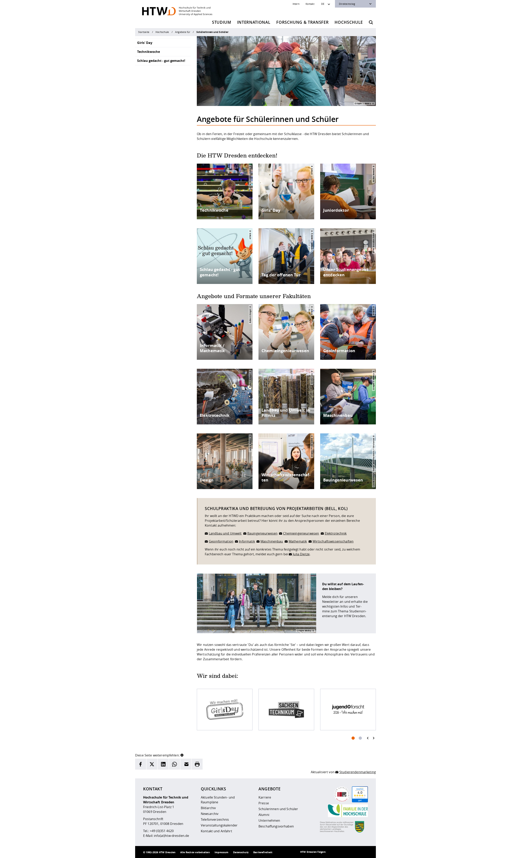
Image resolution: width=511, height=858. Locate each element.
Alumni (263, 815)
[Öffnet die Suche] (371, 22)
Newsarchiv (209, 814)
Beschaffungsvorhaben (276, 826)
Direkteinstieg (347, 3)
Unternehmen (269, 820)
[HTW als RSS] (332, 852)
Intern (296, 3)
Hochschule (349, 22)
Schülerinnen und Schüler (278, 809)
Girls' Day (144, 43)
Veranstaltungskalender (219, 825)
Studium (221, 22)
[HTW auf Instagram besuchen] (340, 852)
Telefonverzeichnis (215, 819)
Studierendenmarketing (357, 772)
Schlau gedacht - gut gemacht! (161, 60)
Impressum (221, 852)
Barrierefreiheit (262, 852)
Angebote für (182, 32)
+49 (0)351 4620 (162, 831)
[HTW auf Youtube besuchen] (364, 852)
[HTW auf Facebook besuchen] (356, 852)
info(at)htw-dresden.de (171, 835)
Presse (263, 803)
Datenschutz (241, 852)
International (253, 22)
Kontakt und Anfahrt (216, 831)
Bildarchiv (208, 808)
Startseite (143, 32)
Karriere (264, 797)
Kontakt (310, 3)
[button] (181, 754)
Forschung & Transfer (302, 22)
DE (322, 3)
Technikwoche (148, 51)
